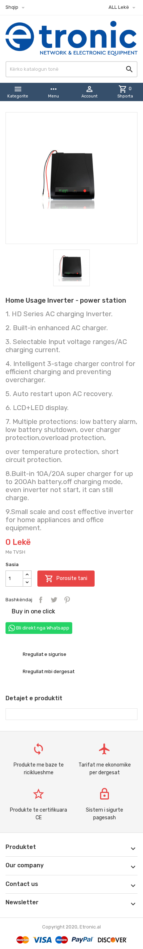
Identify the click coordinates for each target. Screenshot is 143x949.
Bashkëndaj (40, 599)
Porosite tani (66, 578)
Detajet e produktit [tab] (34, 698)
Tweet (54, 599)
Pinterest (67, 599)
